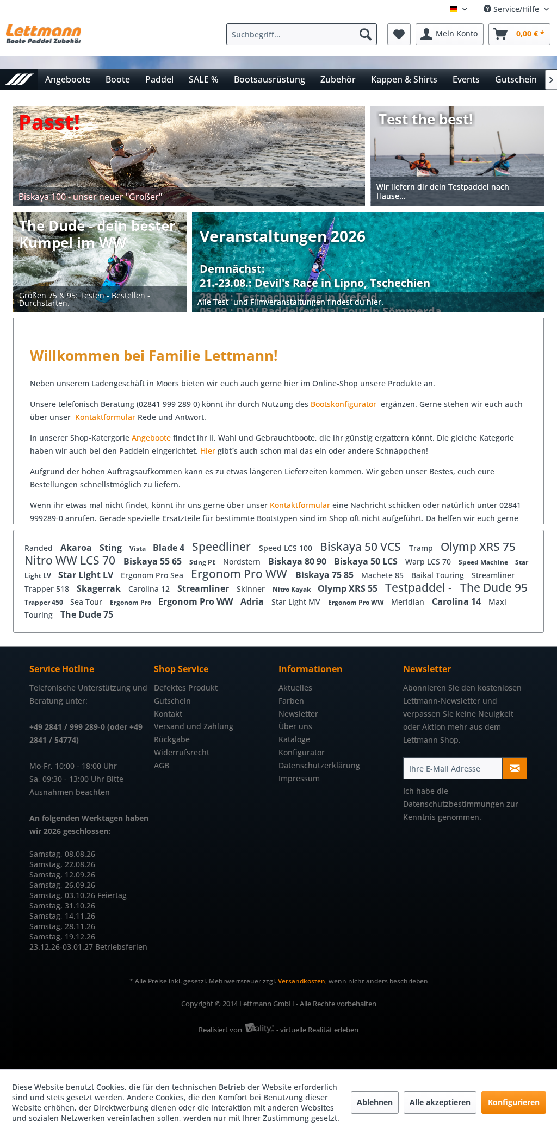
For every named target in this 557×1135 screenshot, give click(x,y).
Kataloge (294, 739)
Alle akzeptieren (440, 1102)
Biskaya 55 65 (153, 561)
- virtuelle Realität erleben (317, 1029)
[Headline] (320, 283)
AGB (161, 765)
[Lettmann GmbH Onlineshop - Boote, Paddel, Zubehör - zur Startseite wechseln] (43, 37)
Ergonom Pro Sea (153, 575)
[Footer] (368, 302)
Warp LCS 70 (429, 561)
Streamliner (493, 575)
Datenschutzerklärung (319, 765)
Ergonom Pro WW (240, 573)
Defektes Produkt (186, 687)
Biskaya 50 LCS (367, 561)
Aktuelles (295, 687)
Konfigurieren (514, 1102)
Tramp (422, 548)
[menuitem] (304, 34)
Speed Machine (484, 562)
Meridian (408, 602)
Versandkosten (301, 981)
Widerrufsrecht (181, 752)
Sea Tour (87, 602)
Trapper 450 (44, 602)
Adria (253, 601)
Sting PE (203, 562)
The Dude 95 (494, 587)
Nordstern (243, 561)
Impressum (299, 778)
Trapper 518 (47, 589)
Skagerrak (100, 588)
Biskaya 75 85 (325, 575)
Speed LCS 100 (286, 548)
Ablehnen (375, 1102)
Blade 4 (170, 548)
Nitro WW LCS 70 (71, 560)
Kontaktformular (105, 417)
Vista (138, 548)
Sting (112, 548)
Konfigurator (301, 752)
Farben (291, 700)
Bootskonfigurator (345, 404)
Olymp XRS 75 (478, 546)
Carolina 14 (457, 601)
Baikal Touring (438, 575)
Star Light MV (297, 602)
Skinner (252, 589)
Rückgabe (172, 739)
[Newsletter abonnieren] (514, 768)
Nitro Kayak (292, 589)
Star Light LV (86, 575)
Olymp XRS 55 (349, 588)
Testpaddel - (420, 587)
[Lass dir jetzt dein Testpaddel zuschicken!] (457, 156)
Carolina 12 (150, 589)
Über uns (295, 726)
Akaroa (77, 548)
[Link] (189, 156)
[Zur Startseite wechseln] (19, 79)
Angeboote (151, 437)
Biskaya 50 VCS (362, 546)
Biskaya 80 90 (298, 561)
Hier (209, 451)
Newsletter (298, 713)
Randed (39, 548)
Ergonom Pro (131, 602)
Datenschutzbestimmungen (453, 804)
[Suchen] (365, 34)
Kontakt (168, 713)
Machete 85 (383, 575)
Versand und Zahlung (193, 726)
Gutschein (172, 700)
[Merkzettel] (399, 34)
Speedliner (222, 546)
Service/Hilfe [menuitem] (516, 9)
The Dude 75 (86, 614)
